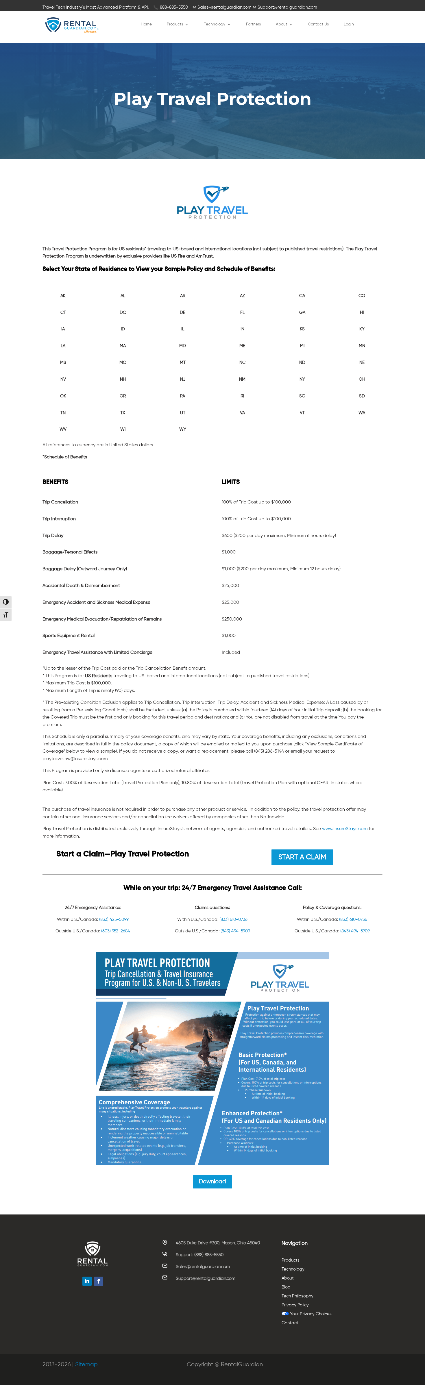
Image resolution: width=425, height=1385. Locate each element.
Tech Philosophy (297, 1296)
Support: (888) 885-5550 (199, 1254)
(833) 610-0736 (233, 919)
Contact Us (318, 24)
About (281, 24)
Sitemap (86, 1365)
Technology (214, 24)
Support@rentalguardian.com (205, 1278)
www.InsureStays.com (345, 829)
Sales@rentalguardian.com (203, 1266)
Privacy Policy (295, 1305)
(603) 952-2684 (115, 931)
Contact (290, 1323)
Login (349, 24)
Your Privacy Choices (310, 1314)
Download (212, 1182)
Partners (253, 24)
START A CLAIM (302, 857)
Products (175, 24)
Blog (286, 1287)
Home (146, 24)
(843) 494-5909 (235, 931)
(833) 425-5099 (114, 919)
